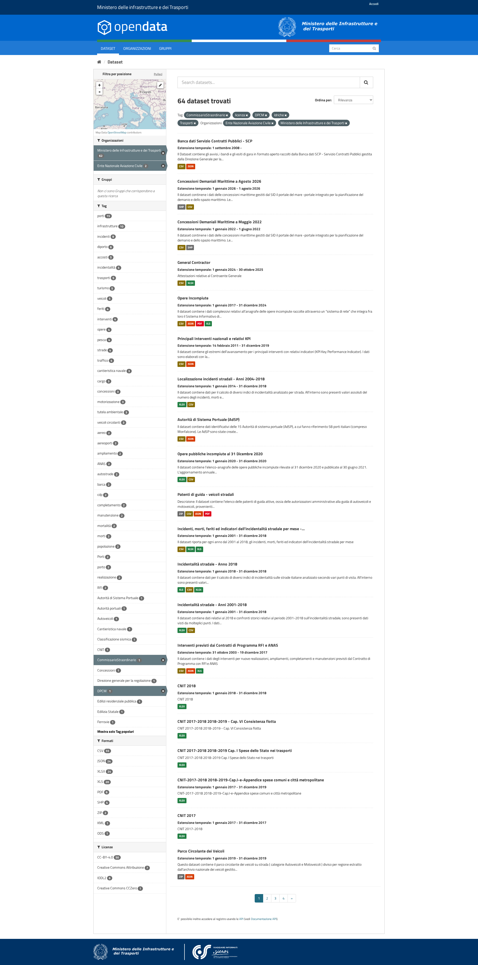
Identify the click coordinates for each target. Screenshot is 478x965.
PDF (199, 324)
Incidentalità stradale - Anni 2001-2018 (212, 605)
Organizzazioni (137, 48)
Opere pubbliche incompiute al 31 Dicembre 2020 (220, 454)
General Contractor (194, 262)
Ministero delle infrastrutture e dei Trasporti (142, 7)
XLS (208, 324)
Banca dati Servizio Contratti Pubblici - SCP (215, 141)
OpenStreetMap (117, 132)
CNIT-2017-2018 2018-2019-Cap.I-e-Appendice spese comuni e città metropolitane (251, 780)
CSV (181, 166)
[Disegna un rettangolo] (160, 85)
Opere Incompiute (193, 298)
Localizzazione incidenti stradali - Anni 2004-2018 (221, 379)
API (241, 919)
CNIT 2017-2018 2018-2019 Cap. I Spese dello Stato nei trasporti (235, 750)
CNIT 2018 (187, 686)
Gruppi (165, 48)
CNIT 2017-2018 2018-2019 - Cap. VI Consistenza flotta (227, 721)
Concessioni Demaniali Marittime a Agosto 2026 (219, 181)
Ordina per (323, 100)
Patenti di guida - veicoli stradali (206, 494)
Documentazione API (264, 919)
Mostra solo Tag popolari (115, 731)
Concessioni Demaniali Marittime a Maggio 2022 (220, 222)
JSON (191, 166)
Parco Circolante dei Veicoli (201, 851)
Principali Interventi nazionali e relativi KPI (214, 338)
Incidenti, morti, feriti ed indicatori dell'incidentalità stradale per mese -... (241, 529)
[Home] (99, 61)
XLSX (190, 283)
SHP (181, 207)
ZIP (181, 514)
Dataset (108, 48)
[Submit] (374, 48)
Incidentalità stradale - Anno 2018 (207, 564)
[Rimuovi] (227, 115)
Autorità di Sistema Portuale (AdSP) (208, 419)
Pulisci (158, 74)
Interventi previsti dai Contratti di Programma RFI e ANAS (228, 645)
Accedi (373, 3)
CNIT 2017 (187, 815)
